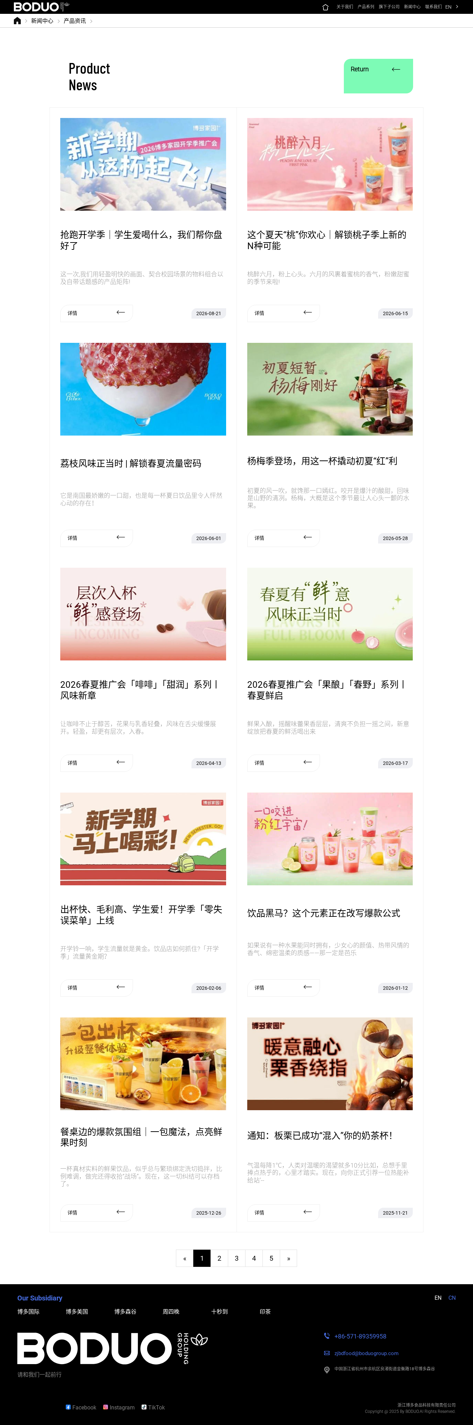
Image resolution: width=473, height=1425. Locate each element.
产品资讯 (75, 20)
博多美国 (77, 1311)
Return (360, 69)
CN (452, 1298)
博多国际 (28, 1311)
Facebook (84, 1407)
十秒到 (219, 1311)
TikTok (156, 1407)
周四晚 (171, 1311)
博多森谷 (125, 1311)
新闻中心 (42, 20)
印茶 (265, 1311)
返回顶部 (36, 1407)
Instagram (122, 1407)
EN (448, 7)
